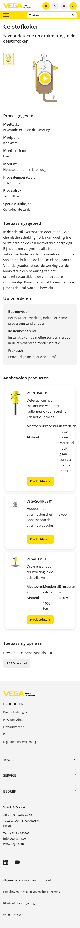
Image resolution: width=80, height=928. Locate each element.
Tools (8, 760)
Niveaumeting (13, 719)
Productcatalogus (15, 712)
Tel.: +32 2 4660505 (16, 833)
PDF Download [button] (17, 663)
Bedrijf (9, 791)
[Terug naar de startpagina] (19, 693)
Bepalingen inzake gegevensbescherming (31, 892)
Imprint (46, 880)
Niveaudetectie (13, 727)
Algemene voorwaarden (19, 880)
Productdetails (40, 481)
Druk (6, 734)
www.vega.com (13, 844)
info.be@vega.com (16, 838)
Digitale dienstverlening (19, 742)
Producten (13, 704)
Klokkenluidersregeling (19, 903)
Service (9, 775)
